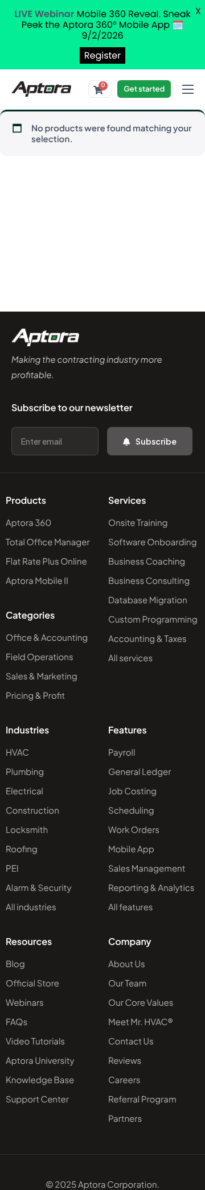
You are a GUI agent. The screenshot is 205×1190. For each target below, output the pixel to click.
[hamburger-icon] (188, 89)
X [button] (198, 11)
